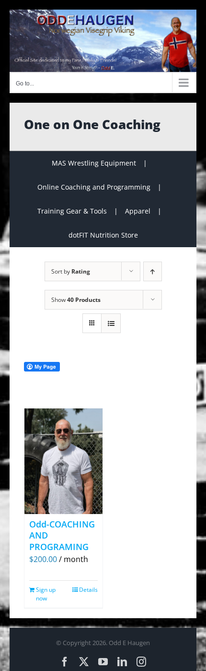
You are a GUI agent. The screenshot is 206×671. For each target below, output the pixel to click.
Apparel (137, 211)
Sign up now (46, 594)
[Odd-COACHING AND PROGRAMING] (63, 461)
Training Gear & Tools (72, 211)
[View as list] (111, 323)
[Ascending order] (152, 271)
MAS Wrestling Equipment (94, 163)
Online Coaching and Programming (93, 187)
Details (88, 590)
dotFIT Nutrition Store (103, 235)
